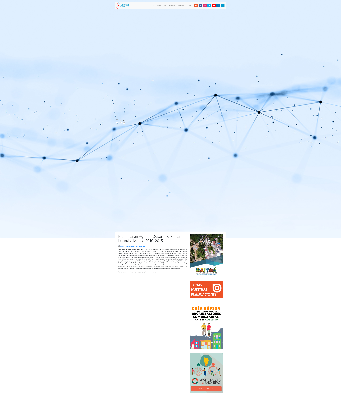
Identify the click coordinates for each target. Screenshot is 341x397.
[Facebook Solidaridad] (200, 5)
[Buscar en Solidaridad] (222, 5)
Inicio (152, 5)
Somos (159, 5)
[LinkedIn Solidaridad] (218, 5)
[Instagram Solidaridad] (205, 5)
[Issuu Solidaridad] (196, 5)
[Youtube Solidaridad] (214, 5)
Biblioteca (181, 5)
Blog (165, 5)
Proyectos (172, 5)
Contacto (189, 5)
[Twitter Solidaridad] (209, 5)
